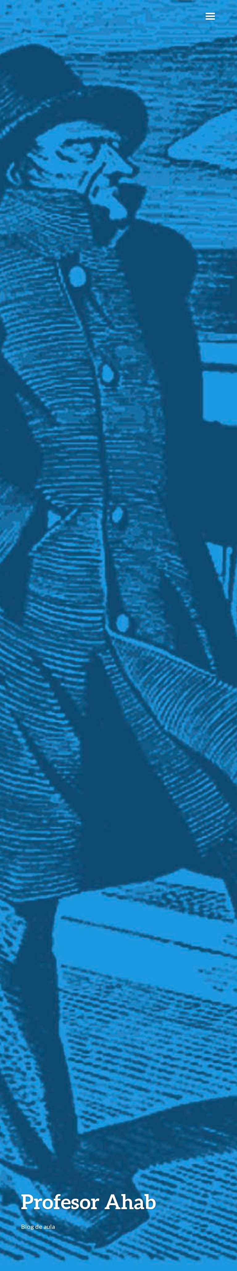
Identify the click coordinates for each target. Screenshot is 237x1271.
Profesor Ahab (88, 1201)
